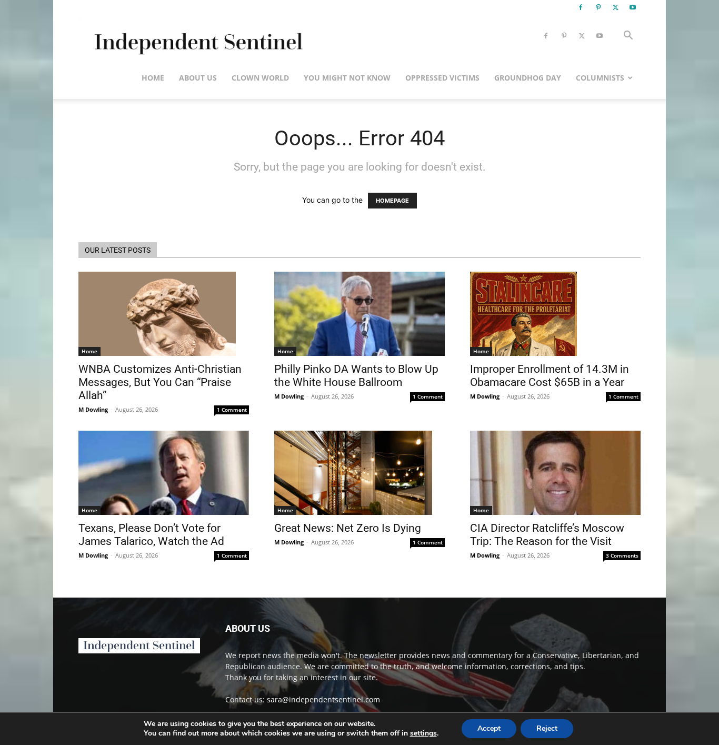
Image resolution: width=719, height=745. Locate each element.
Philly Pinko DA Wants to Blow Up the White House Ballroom (356, 376)
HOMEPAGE (392, 200)
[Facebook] (580, 7)
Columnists (600, 78)
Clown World (260, 78)
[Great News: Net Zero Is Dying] (359, 473)
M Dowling (93, 409)
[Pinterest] (598, 7)
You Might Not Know (347, 78)
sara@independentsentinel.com (323, 699)
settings (423, 733)
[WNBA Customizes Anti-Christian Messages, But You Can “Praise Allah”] (163, 314)
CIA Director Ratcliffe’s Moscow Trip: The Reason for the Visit (547, 535)
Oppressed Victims (442, 78)
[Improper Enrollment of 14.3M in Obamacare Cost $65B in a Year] (555, 314)
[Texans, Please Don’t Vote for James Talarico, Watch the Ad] (163, 473)
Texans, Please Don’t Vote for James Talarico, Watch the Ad (151, 535)
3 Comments (622, 555)
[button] (628, 37)
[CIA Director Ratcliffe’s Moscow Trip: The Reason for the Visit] (555, 473)
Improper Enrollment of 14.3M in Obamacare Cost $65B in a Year (549, 376)
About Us (198, 78)
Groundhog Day (527, 78)
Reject (546, 728)
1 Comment (232, 409)
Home (153, 78)
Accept (489, 728)
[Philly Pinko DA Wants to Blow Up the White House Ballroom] (359, 314)
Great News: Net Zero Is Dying (347, 528)
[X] (615, 7)
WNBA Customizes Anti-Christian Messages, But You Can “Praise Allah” (160, 382)
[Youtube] (633, 7)
